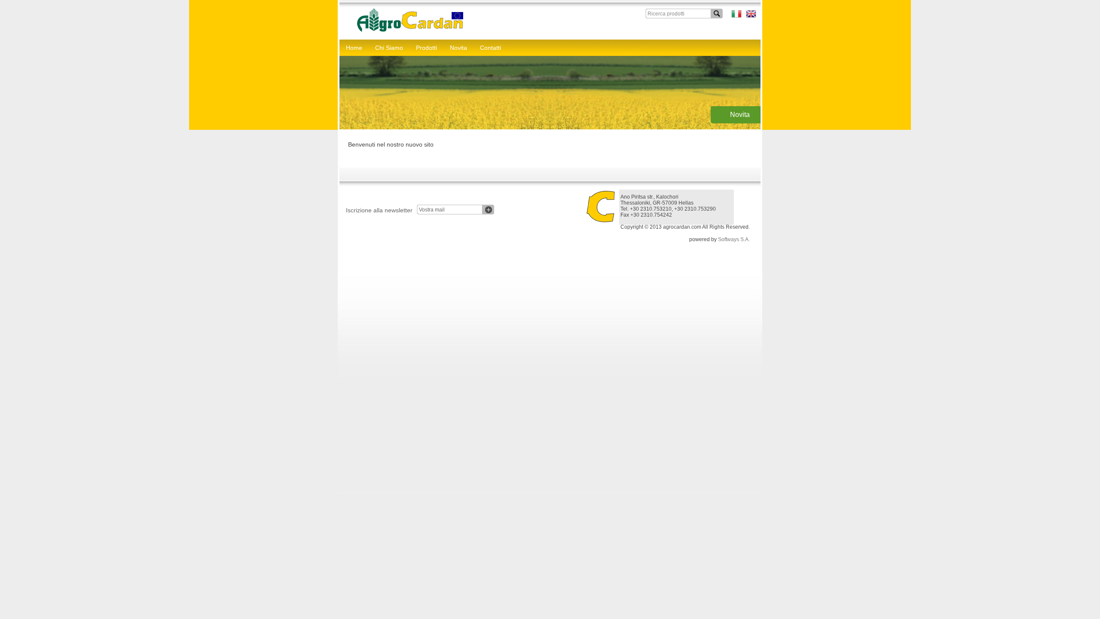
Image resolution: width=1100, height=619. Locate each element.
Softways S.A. (734, 239)
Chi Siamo (389, 47)
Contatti (490, 47)
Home (354, 47)
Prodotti (426, 47)
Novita (458, 47)
